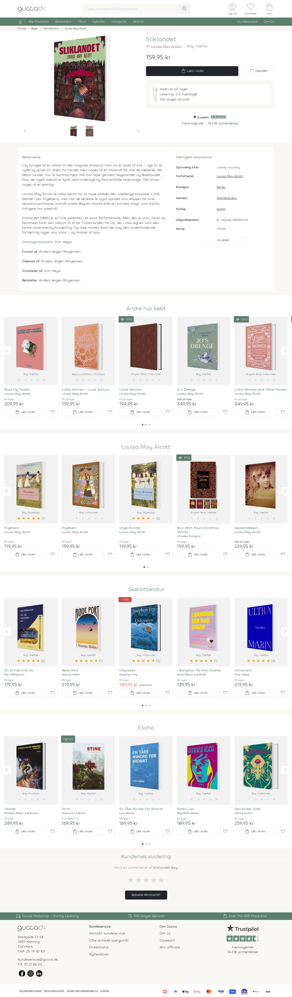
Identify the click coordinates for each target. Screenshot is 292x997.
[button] (25, 131)
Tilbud (82, 21)
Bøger (221, 187)
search (184, 9)
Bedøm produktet (146, 895)
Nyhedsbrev (99, 954)
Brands (139, 21)
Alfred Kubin (243, 813)
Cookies (104, 990)
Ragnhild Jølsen (188, 813)
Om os (165, 933)
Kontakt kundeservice (107, 933)
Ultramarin (243, 670)
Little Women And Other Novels (260, 389)
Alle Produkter (38, 21)
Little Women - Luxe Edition (85, 389)
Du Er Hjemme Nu (19, 670)
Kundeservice (247, 21)
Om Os (269, 21)
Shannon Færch (74, 813)
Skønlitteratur (227, 198)
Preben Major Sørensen (21, 813)
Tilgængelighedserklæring (82, 990)
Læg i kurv (192, 71)
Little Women (130, 389)
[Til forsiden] (32, 8)
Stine (66, 809)
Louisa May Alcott (166, 46)
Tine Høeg (241, 675)
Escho (221, 209)
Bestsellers (63, 21)
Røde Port (70, 670)
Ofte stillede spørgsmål (108, 940)
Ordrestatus (99, 947)
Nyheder (99, 21)
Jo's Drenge (186, 389)
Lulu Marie (126, 813)
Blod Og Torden (17, 389)
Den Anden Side (247, 809)
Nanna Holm (71, 675)
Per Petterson (14, 675)
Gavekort (167, 940)
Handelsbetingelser (30, 990)
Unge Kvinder (130, 528)
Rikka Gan (185, 809)
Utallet (10, 809)
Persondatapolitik (54, 990)
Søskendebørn (246, 528)
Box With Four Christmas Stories (198, 530)
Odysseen (127, 670)
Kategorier (119, 21)
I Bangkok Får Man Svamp (199, 670)
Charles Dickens (189, 536)
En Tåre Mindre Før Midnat (141, 809)
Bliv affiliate (170, 947)
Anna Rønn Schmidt (191, 675)
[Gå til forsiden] (32, 927)
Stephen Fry (128, 675)
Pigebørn (11, 528)
